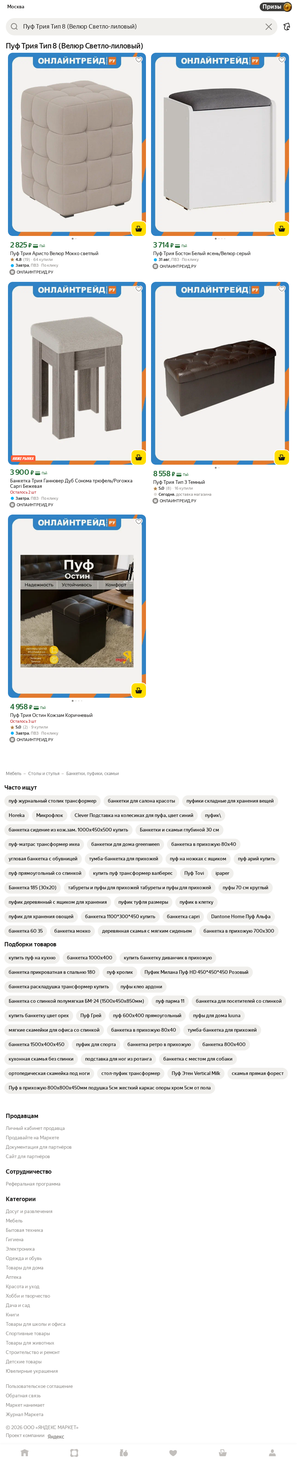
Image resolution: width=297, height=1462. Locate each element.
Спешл (74, 1453)
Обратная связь (23, 1395)
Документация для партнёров (39, 1147)
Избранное (173, 1453)
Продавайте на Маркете (32, 1137)
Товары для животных (30, 1343)
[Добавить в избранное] (138, 60)
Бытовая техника (24, 1230)
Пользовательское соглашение (39, 1386)
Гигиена (15, 1239)
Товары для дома (24, 1267)
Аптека (13, 1277)
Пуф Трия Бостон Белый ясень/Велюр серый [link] (202, 253)
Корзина (223, 1453)
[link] (52, 801)
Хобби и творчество (28, 1296)
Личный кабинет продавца (35, 1128)
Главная (25, 1453)
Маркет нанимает (25, 1405)
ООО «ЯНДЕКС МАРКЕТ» (51, 1427)
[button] (287, 26)
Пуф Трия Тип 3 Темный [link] (179, 482)
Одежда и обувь (24, 1258)
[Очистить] (268, 26)
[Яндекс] (56, 1436)
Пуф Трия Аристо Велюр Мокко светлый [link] (54, 253)
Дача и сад (18, 1305)
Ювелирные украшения (32, 1371)
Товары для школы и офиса (36, 1324)
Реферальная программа (33, 1184)
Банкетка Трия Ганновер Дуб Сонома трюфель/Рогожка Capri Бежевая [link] (71, 483)
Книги (12, 1314)
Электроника (20, 1249)
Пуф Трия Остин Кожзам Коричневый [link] (51, 715)
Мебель (14, 1221)
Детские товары (24, 1361)
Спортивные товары (28, 1333)
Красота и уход (22, 1286)
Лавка (123, 1453)
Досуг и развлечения (29, 1211)
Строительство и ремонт (33, 1352)
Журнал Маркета (24, 1414)
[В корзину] (139, 229)
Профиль (272, 1453)
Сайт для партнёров (28, 1156)
